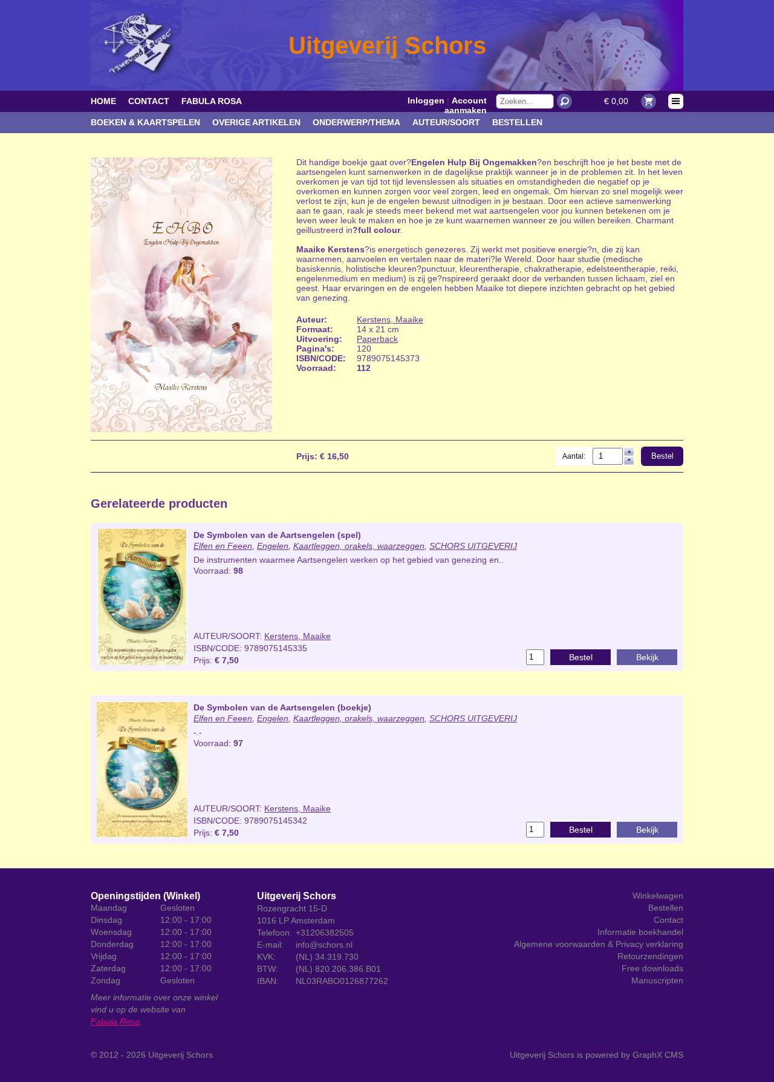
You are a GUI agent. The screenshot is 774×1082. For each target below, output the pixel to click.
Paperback (377, 339)
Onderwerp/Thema (356, 122)
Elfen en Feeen (223, 546)
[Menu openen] (675, 101)
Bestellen (517, 122)
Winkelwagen (658, 895)
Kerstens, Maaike (390, 319)
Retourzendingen (650, 956)
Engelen (272, 546)
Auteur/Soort (446, 122)
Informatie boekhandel (640, 932)
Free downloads (652, 968)
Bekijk (647, 657)
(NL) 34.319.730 (327, 957)
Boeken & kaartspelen (145, 122)
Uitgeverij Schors (180, 1055)
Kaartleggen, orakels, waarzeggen (358, 546)
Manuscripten (657, 980)
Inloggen (426, 100)
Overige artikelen (256, 122)
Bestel (662, 456)
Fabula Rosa (211, 101)
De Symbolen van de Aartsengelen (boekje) (282, 707)
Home (103, 101)
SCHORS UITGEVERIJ (473, 546)
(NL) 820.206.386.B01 (338, 969)
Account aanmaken (465, 105)
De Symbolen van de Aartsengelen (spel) (277, 535)
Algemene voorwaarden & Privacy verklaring (598, 944)
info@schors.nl (324, 944)
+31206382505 (325, 932)
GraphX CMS (658, 1055)
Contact (148, 101)
